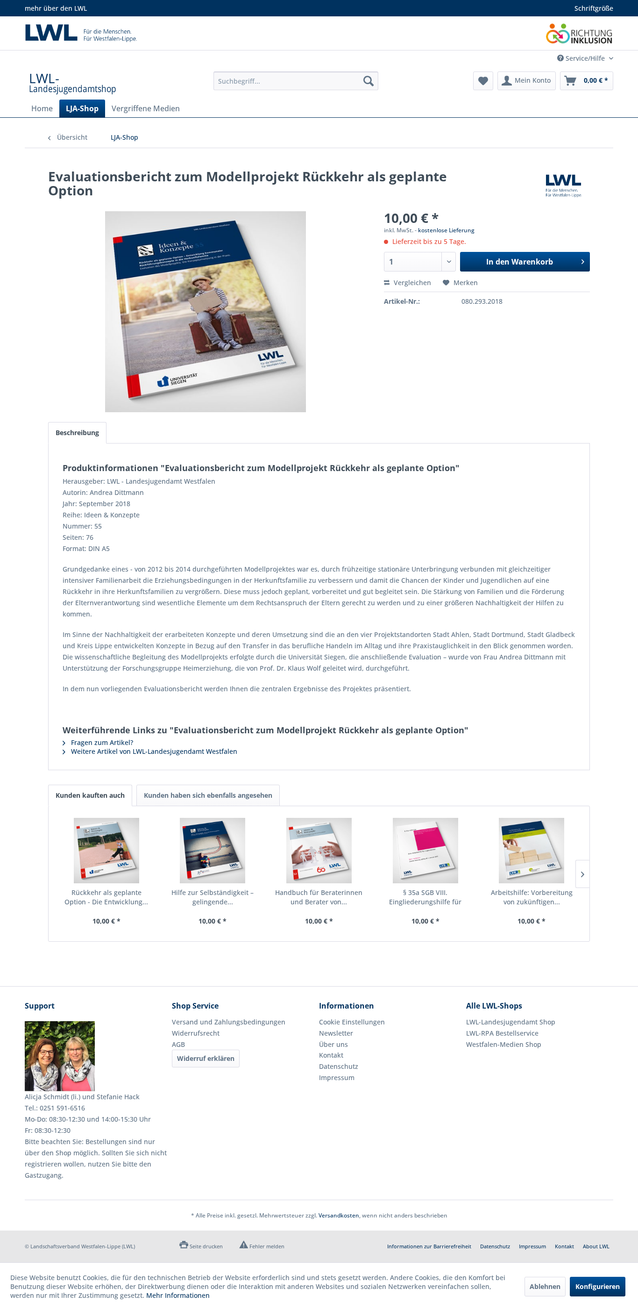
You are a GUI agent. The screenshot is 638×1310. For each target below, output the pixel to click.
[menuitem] (295, 81)
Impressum (336, 1077)
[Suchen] (368, 81)
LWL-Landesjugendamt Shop (510, 1021)
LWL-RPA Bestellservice (502, 1033)
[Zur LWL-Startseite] (172, 33)
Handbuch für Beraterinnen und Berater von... (318, 897)
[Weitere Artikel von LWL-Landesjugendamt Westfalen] (563, 185)
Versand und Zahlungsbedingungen (228, 1021)
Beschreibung (77, 432)
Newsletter (336, 1033)
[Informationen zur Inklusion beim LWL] (579, 33)
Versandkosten (339, 1215)
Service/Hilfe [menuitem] (585, 58)
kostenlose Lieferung (446, 230)
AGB (178, 1044)
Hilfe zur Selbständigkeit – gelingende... (212, 897)
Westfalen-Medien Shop (503, 1044)
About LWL (596, 1246)
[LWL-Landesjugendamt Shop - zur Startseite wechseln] (72, 83)
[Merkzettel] (483, 81)
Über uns (333, 1044)
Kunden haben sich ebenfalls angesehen (208, 795)
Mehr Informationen (178, 1295)
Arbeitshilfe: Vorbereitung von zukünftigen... (532, 897)
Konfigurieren (597, 1286)
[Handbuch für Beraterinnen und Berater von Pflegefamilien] (319, 850)
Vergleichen (411, 282)
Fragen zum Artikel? (101, 742)
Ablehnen (545, 1286)
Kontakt (331, 1055)
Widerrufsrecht (196, 1033)
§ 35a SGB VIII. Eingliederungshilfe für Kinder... (425, 897)
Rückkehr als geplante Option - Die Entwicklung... (106, 897)
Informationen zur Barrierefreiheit (429, 1246)
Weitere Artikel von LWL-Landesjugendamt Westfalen (153, 751)
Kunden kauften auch (90, 795)
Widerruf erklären (205, 1058)
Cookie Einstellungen (352, 1021)
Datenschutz (338, 1066)
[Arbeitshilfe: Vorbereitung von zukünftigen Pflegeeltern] (531, 850)
